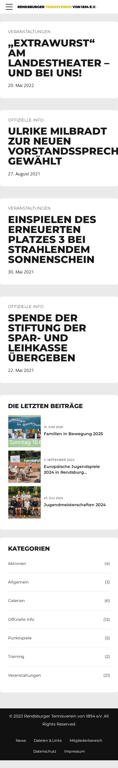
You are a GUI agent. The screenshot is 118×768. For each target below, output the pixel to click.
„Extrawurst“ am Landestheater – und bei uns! (58, 58)
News (21, 740)
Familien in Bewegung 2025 (73, 433)
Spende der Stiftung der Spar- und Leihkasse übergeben (47, 338)
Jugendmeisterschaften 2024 (75, 504)
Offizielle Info (26, 120)
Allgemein (18, 582)
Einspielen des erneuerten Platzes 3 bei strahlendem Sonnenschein (52, 239)
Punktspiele (20, 638)
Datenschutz (44, 751)
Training (16, 656)
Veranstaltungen (29, 31)
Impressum (74, 751)
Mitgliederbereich (86, 740)
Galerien (16, 600)
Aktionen (17, 563)
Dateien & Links (48, 740)
